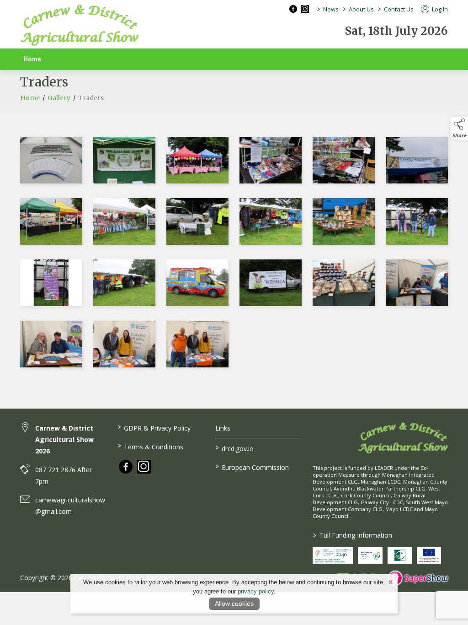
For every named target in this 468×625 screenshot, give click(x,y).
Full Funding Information (352, 535)
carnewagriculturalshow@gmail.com (70, 506)
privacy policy (256, 591)
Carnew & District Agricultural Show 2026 (64, 439)
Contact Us (399, 9)
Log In (439, 9)
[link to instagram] (144, 467)
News (331, 9)
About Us (361, 9)
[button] (459, 128)
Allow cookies (234, 603)
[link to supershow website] (418, 578)
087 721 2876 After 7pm (63, 475)
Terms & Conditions (150, 446)
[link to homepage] (79, 25)
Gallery (59, 98)
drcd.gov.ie (234, 448)
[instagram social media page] (305, 9)
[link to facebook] (126, 467)
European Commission (251, 467)
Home (32, 59)
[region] (234, 254)
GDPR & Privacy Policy (154, 427)
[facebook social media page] (293, 9)
